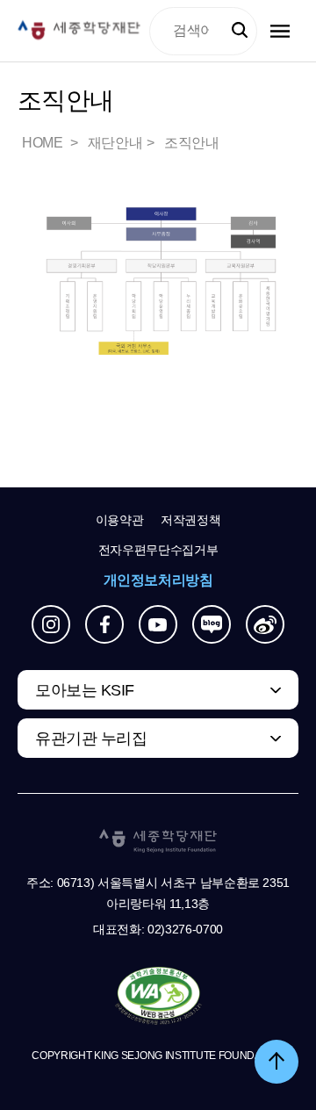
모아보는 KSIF (84, 690)
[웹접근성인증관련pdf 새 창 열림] (158, 997)
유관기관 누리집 (91, 738)
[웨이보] (265, 624)
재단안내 (115, 142)
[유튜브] (158, 624)
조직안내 (191, 142)
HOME (44, 142)
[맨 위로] (276, 1062)
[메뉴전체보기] (280, 31)
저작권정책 (190, 520)
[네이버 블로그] (211, 624)
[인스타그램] (51, 624)
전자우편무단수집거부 (158, 550)
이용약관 (120, 520)
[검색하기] (240, 31)
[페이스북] (104, 624)
